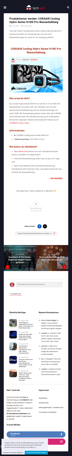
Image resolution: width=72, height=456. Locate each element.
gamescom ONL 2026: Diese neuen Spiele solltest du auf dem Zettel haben (25, 337)
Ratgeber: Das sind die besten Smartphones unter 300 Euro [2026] (51, 361)
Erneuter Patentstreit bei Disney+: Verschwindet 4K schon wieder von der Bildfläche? (26, 363)
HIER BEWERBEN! (56, 178)
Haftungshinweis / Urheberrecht (51, 407)
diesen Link (22, 151)
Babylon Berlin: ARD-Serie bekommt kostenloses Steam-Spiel (51, 372)
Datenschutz (44, 403)
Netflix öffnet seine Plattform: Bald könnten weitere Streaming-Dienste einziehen (25, 376)
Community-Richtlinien (47, 412)
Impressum (43, 398)
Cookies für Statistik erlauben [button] (36, 452)
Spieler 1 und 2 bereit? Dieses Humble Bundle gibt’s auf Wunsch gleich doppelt (52, 326)
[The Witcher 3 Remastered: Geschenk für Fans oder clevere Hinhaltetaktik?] (13, 346)
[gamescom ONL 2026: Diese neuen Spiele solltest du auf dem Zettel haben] (13, 334)
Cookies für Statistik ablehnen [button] (13, 452)
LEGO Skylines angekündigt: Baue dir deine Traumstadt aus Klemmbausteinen (26, 325)
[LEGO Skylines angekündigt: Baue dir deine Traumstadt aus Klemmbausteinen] (13, 323)
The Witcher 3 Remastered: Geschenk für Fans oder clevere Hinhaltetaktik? (25, 349)
